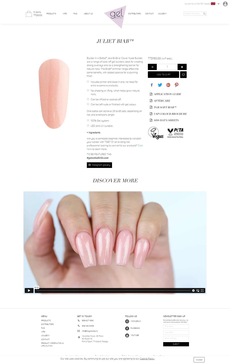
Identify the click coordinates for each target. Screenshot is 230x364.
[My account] (225, 4)
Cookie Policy (147, 359)
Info (65, 14)
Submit (176, 344)
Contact (149, 14)
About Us (88, 14)
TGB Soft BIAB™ (164, 107)
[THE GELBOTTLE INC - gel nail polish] (115, 17)
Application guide (167, 94)
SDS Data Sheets (166, 120)
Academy (162, 14)
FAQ (75, 14)
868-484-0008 (88, 326)
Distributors (134, 14)
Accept (199, 360)
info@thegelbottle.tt (89, 331)
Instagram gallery (100, 165)
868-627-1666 (87, 321)
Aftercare (161, 100)
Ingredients (93, 132)
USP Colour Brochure (170, 114)
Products (51, 14)
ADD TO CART (163, 74)
